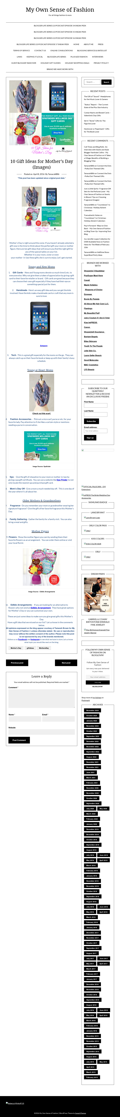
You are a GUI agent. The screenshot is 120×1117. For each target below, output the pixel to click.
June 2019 (104, 855)
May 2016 (90, 1015)
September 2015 (92, 1051)
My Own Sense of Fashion (60, 9)
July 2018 (90, 907)
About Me (88, 44)
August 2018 (91, 901)
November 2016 (92, 989)
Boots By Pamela (91, 299)
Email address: (90, 427)
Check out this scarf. (41, 413)
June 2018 (104, 907)
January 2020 (91, 824)
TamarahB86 (89, 166)
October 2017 (91, 943)
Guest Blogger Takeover (23, 63)
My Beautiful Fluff (91, 313)
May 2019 (90, 860)
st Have (99, 275)
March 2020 (91, 814)
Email (45, 714)
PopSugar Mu (90, 275)
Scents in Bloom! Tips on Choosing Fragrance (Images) (97, 197)
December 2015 (92, 1036)
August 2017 (91, 953)
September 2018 (92, 896)
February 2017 (92, 974)
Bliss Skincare (90, 341)
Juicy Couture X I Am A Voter (97, 317)
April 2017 (103, 963)
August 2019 (91, 850)
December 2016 (92, 984)
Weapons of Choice (93, 289)
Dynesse (88, 294)
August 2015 (91, 1056)
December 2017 (92, 932)
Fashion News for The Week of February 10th (96, 244)
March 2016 (91, 1020)
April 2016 (103, 1015)
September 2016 (92, 1000)
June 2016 (104, 1010)
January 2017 (91, 979)
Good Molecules (91, 360)
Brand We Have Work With (60, 69)
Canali (87, 280)
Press (100, 44)
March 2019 (91, 865)
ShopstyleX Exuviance (94, 332)
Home (76, 44)
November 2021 (92, 767)
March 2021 (91, 777)
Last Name (89, 410)
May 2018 (90, 912)
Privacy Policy (101, 63)
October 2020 (91, 798)
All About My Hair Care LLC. (96, 303)
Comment (13, 687)
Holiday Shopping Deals (77, 63)
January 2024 (91, 721)
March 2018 (91, 917)
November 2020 (92, 793)
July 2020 (90, 808)
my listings (97, 697)
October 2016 (91, 994)
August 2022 (91, 757)
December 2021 (92, 762)
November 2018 (92, 886)
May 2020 (103, 808)
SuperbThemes (80, 1113)
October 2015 (91, 1046)
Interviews (97, 57)
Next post (66, 662)
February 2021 (92, 783)
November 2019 (92, 834)
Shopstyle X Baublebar (94, 270)
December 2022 (92, 741)
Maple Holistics (91, 285)
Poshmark (86, 700)
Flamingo (88, 308)
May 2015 (103, 1062)
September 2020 (92, 803)
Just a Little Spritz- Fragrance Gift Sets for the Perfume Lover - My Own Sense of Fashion (97, 191)
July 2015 (90, 1062)
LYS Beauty (89, 369)
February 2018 (92, 922)
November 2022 (92, 746)
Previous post (17, 662)
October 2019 (91, 839)
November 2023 (92, 726)
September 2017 (92, 948)
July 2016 (90, 1010)
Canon (87, 327)
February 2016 (92, 1025)
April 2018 (103, 912)
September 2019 (92, 845)
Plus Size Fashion (79, 57)
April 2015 (90, 1067)
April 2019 (103, 860)
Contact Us (40, 50)
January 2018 (91, 927)
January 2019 (91, 876)
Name (12, 714)
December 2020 (92, 788)
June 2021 (90, 772)
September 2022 (92, 752)
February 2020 (92, 819)
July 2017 (90, 958)
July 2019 (90, 855)
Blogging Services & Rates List (92, 50)
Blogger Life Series (56, 57)
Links (19, 57)
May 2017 (90, 963)
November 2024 (92, 710)
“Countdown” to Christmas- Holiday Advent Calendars (97, 207)
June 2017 (104, 958)
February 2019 (92, 870)
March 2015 (91, 1072)
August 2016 (91, 1005)
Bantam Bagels (91, 336)
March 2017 (91, 969)
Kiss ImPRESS (91, 322)
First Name (89, 401)
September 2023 (92, 736)
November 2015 (92, 1041)
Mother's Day (16, 648)
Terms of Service (21, 50)
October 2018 (91, 891)
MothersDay (44, 648)
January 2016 (91, 1031)
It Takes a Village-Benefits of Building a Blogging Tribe (97, 158)
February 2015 (92, 1077)
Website (12, 727)
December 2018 (92, 881)
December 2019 (92, 829)
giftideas (30, 648)
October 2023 (91, 731)
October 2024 (91, 715)
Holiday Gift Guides (50, 63)
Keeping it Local (35, 57)
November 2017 (92, 938)
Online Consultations (61, 50)
